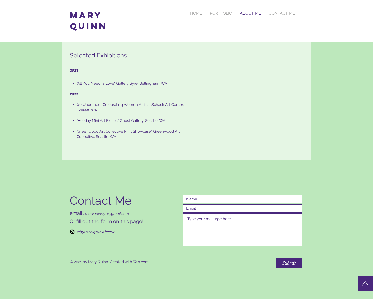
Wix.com (141, 262)
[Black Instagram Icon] (72, 231)
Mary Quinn (88, 20)
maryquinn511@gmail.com (107, 213)
